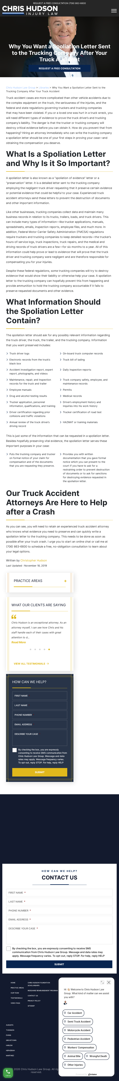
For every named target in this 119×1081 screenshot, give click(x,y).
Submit (40, 772)
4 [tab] (44, 651)
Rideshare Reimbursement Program (43, 990)
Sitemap (31, 1006)
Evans (8, 1035)
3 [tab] (40, 651)
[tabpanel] (39, 631)
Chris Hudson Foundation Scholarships (39, 984)
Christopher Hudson (33, 560)
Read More (18, 642)
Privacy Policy (34, 1001)
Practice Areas (17, 988)
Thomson (10, 1030)
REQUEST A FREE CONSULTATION (59, 68)
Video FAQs (15, 1003)
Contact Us (33, 996)
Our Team (15, 993)
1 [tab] (30, 651)
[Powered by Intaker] (92, 1074)
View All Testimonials (29, 663)
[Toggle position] (102, 982)
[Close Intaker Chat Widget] (108, 982)
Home (13, 983)
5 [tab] (49, 651)
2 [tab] (35, 651)
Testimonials (16, 998)
